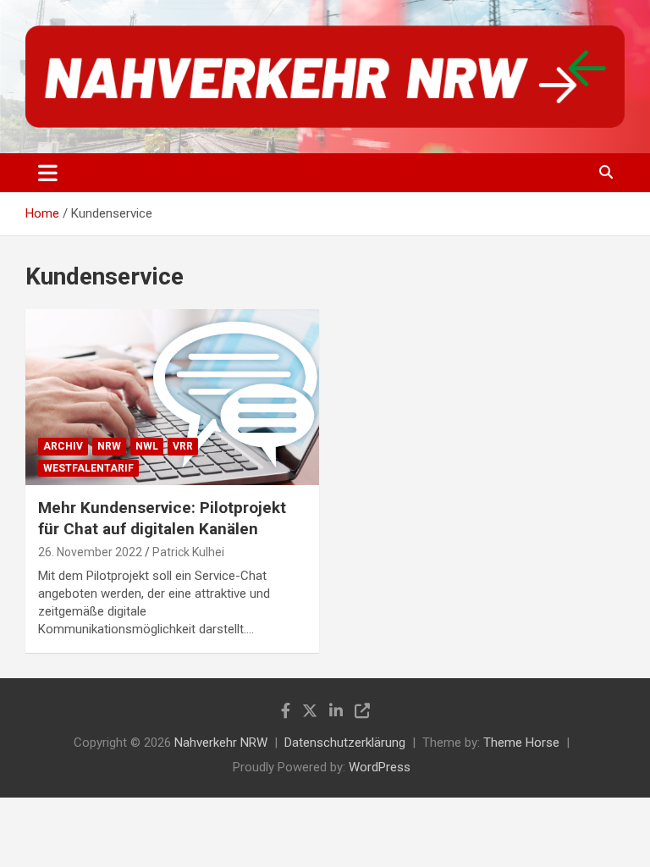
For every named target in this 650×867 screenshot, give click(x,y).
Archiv (63, 446)
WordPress (379, 767)
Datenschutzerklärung (344, 742)
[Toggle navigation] (47, 172)
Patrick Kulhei (188, 552)
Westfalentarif (88, 468)
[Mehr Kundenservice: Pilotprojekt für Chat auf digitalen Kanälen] (172, 397)
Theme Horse (521, 742)
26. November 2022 (90, 552)
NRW (109, 446)
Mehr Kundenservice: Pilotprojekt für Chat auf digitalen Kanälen (162, 518)
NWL (146, 446)
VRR (183, 446)
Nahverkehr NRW (220, 742)
